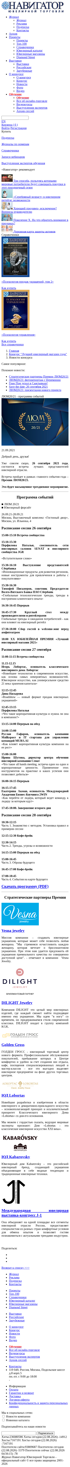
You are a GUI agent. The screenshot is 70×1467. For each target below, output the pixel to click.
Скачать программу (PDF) (25, 886)
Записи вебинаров (13, 156)
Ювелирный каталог (29, 50)
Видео (20, 90)
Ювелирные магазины (30, 53)
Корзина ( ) (9, 124)
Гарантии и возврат (21, 1393)
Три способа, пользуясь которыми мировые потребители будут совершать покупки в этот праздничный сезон (33, 184)
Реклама (21, 23)
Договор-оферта (19, 1399)
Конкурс (21, 80)
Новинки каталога (17, 1420)
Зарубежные (24, 70)
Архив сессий (25, 111)
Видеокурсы (24, 104)
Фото (19, 87)
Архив (13, 33)
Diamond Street (25, 57)
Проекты (14, 37)
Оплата (13, 1389)
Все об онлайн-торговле (31, 101)
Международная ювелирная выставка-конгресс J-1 (35, 1212)
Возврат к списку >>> (15, 1267)
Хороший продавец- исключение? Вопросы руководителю (29, 210)
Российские (23, 67)
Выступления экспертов (31, 107)
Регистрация (18, 128)
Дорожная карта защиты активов (34, 231)
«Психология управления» (18, 334)
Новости (21, 84)
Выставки (15, 60)
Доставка (15, 1396)
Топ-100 (21, 43)
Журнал (14, 16)
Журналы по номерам (15, 144)
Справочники (25, 47)
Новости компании (17, 1416)
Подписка (22, 27)
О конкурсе (16, 74)
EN (3, 121)
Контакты (22, 30)
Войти (5, 128)
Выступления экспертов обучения (23, 163)
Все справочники (12, 344)
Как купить (8, 288)
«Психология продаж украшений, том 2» (27, 281)
